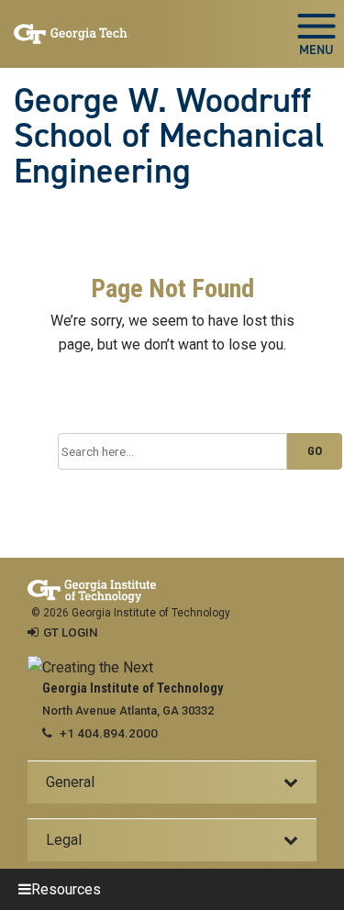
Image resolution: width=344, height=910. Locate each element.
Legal (64, 840)
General (70, 782)
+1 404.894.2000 (109, 733)
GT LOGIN (70, 632)
